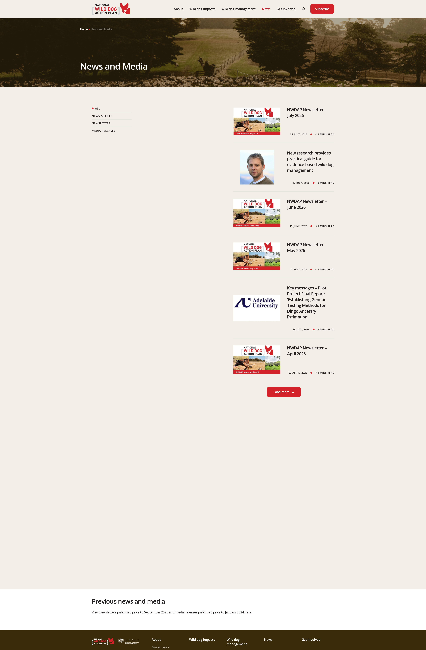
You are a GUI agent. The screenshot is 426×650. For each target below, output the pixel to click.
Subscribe (322, 9)
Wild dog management (238, 9)
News (266, 9)
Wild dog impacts (202, 9)
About (178, 9)
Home (84, 29)
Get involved (286, 9)
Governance (160, 647)
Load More (281, 392)
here (248, 612)
